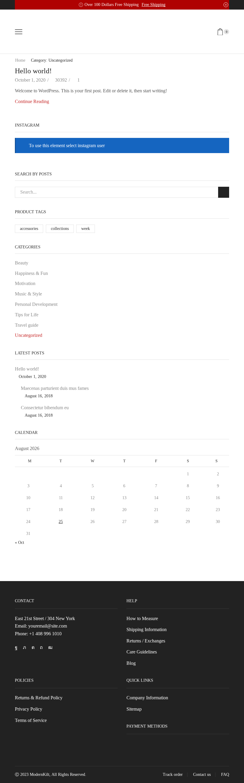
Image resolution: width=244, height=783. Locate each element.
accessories (29, 228)
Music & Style (28, 293)
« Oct (19, 542)
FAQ (225, 775)
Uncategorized (28, 335)
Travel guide (26, 325)
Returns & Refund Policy (38, 697)
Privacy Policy (28, 709)
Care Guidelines (141, 651)
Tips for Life (26, 314)
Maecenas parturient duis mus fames (55, 388)
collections (60, 228)
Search (223, 192)
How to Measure (142, 618)
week (85, 228)
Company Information (147, 697)
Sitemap (134, 709)
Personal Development (36, 304)
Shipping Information (146, 629)
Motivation (25, 283)
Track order (173, 775)
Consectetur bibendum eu (45, 407)
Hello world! (33, 71)
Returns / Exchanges (145, 640)
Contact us (202, 775)
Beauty (21, 262)
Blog (131, 663)
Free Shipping (153, 4)
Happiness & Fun (31, 273)
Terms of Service (31, 720)
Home (20, 60)
